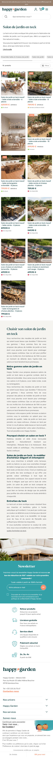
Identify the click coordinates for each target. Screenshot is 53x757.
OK (43, 587)
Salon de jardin (38, 57)
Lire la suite (7, 49)
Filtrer (47, 65)
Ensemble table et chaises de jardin (15, 57)
